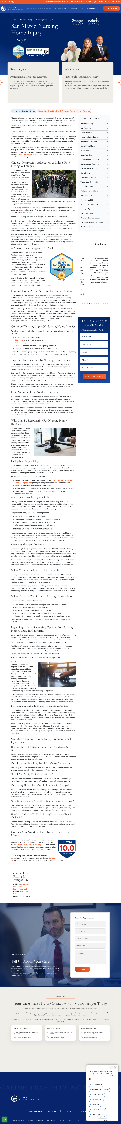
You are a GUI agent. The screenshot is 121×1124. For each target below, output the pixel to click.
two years (69, 822)
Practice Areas (35, 1111)
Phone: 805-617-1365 (90, 1037)
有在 (63, 1)
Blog (69, 1111)
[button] (40, 8)
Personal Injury (26, 20)
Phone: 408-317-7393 (57, 1037)
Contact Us (93, 8)
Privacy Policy (62, 1120)
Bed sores (19, 340)
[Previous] (83, 274)
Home (13, 20)
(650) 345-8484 (113, 2)
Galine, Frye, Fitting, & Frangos (24, 131)
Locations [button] (82, 9)
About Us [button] (61, 9)
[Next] (105, 274)
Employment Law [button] (48, 9)
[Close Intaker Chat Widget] (115, 1067)
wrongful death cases (38, 580)
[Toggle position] (111, 1067)
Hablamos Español (53, 1)
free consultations (27, 154)
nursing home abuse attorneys (28, 208)
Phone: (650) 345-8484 (24, 1037)
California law (55, 295)
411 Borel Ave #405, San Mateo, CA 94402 (86, 2)
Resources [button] (72, 9)
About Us (52, 1111)
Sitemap (70, 1120)
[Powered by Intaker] (106, 1120)
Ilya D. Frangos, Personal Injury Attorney (73, 111)
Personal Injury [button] (33, 9)
